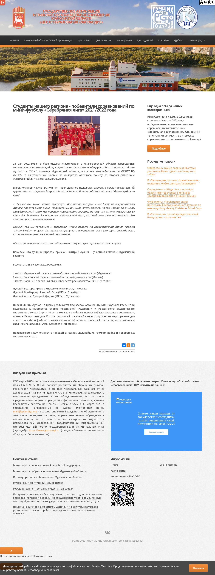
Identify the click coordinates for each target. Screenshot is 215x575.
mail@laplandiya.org (25, 411)
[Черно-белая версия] (213, 2)
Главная (14, 40)
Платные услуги (196, 40)
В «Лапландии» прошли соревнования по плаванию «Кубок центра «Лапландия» (173, 181)
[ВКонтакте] (124, 345)
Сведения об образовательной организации (48, 40)
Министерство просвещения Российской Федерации (46, 465)
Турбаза (178, 40)
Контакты (163, 40)
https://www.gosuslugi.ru (44, 430)
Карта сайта (118, 471)
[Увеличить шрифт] (209, 2)
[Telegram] (133, 345)
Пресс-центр (84, 40)
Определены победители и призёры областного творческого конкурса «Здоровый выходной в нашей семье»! (171, 193)
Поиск (115, 465)
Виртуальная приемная (29, 373)
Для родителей (145, 40)
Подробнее (158, 148)
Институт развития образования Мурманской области (47, 477)
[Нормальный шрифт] (205, 2)
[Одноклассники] (128, 345)
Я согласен (198, 568)
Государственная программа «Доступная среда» (43, 488)
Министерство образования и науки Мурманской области (50, 471)
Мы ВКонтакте (168, 465)
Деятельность (103, 40)
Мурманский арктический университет (38, 483)
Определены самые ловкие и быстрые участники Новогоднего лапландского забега (171, 171)
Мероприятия (124, 40)
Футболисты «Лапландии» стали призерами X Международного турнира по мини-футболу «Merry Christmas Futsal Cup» (174, 205)
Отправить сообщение (156, 432)
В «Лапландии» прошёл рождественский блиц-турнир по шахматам (172, 215)
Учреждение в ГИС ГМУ (125, 476)
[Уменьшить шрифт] (201, 2)
